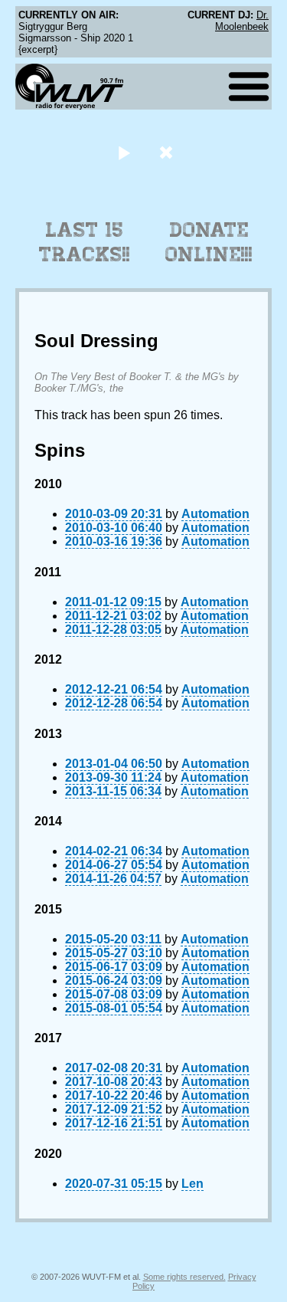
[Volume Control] (168, 152)
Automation (215, 513)
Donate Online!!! (209, 242)
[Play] (124, 152)
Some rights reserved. (184, 1276)
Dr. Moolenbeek (242, 20)
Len (192, 1183)
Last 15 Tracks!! (84, 242)
